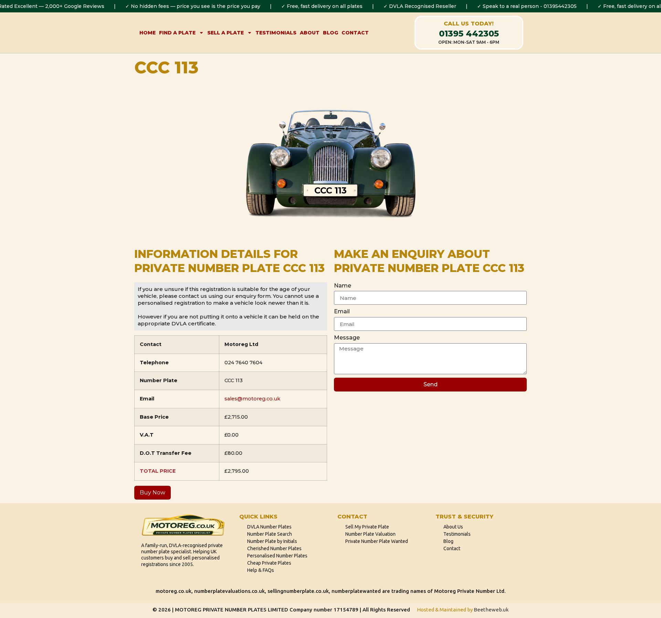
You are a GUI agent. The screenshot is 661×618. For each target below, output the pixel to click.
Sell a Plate (225, 33)
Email (342, 311)
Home (147, 33)
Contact (355, 33)
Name (342, 285)
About (309, 33)
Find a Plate (177, 33)
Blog (330, 33)
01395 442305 (469, 34)
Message (347, 337)
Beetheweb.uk (491, 609)
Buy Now (152, 492)
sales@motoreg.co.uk (252, 399)
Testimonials (275, 33)
